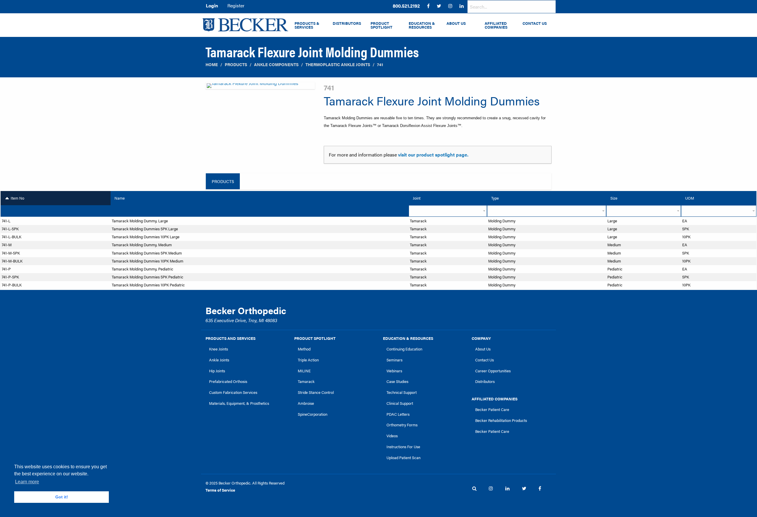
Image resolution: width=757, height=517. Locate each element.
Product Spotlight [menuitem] (381, 25)
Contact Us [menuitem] (535, 23)
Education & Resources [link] (408, 338)
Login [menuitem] (212, 5)
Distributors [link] (485, 381)
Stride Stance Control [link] (316, 392)
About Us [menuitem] (456, 23)
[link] (406, 6)
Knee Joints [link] (218, 349)
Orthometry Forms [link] (402, 425)
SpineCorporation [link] (312, 414)
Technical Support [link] (401, 392)
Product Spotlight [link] (315, 338)
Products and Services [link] (230, 338)
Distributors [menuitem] (347, 23)
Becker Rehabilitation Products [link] (501, 420)
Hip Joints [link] (217, 371)
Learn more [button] (27, 481)
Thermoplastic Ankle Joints (337, 64)
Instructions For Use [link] (403, 446)
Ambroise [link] (306, 403)
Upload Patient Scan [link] (403, 457)
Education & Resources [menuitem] (422, 25)
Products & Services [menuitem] (307, 25)
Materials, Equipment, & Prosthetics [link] (239, 403)
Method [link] (304, 349)
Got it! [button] (61, 497)
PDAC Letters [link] (398, 414)
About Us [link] (483, 349)
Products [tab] (223, 181)
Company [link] (481, 338)
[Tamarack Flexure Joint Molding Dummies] (260, 87)
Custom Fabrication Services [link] (233, 392)
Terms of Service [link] (220, 490)
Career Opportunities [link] (493, 371)
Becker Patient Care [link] (492, 409)
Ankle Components (276, 64)
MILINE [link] (304, 371)
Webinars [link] (394, 371)
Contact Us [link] (484, 360)
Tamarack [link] (306, 381)
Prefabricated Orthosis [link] (228, 381)
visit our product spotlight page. (433, 154)
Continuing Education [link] (404, 349)
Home (212, 64)
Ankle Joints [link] (219, 360)
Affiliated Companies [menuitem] (496, 25)
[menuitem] (406, 6)
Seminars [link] (394, 360)
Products (236, 64)
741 (380, 64)
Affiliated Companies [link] (494, 399)
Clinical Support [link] (399, 403)
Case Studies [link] (397, 381)
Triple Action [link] (308, 360)
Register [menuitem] (236, 5)
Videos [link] (392, 435)
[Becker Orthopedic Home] (245, 24)
